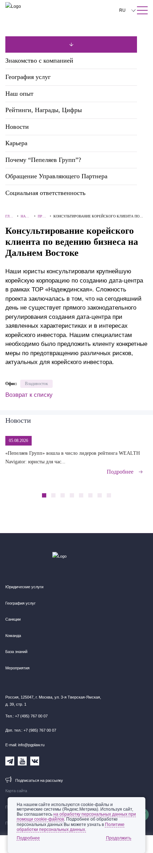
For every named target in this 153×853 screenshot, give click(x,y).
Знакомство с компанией (39, 60)
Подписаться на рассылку (39, 780)
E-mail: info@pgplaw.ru (24, 745)
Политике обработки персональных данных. (71, 827)
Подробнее (120, 472)
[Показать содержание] (142, 10)
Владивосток (36, 383)
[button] (128, 491)
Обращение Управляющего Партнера (56, 176)
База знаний (16, 651)
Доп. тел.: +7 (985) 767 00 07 (30, 730)
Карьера (16, 143)
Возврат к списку (29, 394)
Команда (13, 635)
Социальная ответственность (45, 192)
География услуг (28, 76)
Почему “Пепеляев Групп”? (43, 159)
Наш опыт (19, 93)
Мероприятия (17, 668)
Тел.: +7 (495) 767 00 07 (26, 716)
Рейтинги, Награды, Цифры (43, 110)
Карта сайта (16, 791)
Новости (17, 126)
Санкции (13, 619)
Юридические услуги (24, 587)
